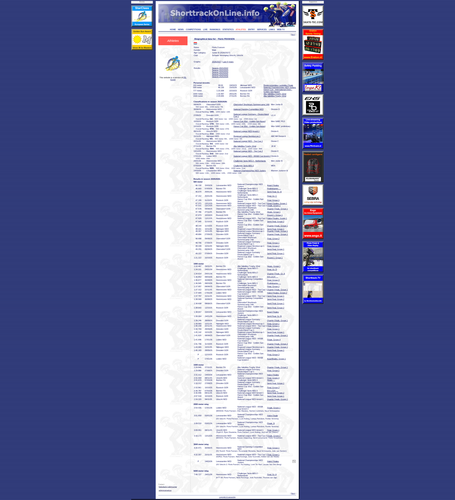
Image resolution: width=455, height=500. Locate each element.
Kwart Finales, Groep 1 (277, 203)
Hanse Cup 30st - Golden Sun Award (249, 121)
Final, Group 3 (273, 200)
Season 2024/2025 (220, 74)
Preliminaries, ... (274, 188)
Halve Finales (273, 375)
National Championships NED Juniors (280, 87)
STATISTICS (228, 29)
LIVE (205, 29)
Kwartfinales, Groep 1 (276, 359)
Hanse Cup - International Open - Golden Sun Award (278, 91)
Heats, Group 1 (273, 212)
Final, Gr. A (272, 474)
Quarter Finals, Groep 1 (277, 399)
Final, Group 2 (273, 238)
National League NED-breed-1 (246, 131)
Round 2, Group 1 (275, 258)
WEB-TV (281, 29)
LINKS (272, 29)
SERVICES (262, 29)
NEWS (181, 29)
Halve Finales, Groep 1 (277, 218)
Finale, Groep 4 (273, 340)
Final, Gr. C (272, 196)
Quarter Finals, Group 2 (277, 344)
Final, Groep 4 (273, 378)
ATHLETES (241, 29)
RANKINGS (215, 29)
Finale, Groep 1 (273, 206)
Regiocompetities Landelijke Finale (278, 85)
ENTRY (251, 29)
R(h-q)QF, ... (272, 277)
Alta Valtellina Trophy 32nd (275, 94)
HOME (173, 29)
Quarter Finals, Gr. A (276, 274)
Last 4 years (228, 62)
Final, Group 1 (273, 243)
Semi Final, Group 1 (275, 229)
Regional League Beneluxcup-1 (247, 136)
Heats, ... (271, 380)
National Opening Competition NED (249, 109)
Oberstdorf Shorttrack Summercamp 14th (251, 104)
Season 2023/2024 (220, 72)
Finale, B (271, 423)
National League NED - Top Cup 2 (248, 151)
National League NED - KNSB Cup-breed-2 (252, 156)
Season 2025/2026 (220, 77)
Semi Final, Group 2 (275, 221)
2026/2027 (216, 62)
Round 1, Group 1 (275, 215)
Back (293, 34)
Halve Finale (272, 416)
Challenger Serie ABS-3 (244, 166)
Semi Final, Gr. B (274, 192)
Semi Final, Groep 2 (275, 393)
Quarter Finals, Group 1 (277, 209)
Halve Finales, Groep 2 (277, 293)
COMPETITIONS (193, 29)
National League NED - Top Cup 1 (248, 141)
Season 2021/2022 (220, 68)
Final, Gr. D (272, 269)
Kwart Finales (273, 185)
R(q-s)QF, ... (272, 391)
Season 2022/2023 (220, 70)
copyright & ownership (227, 497)
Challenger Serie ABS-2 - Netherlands (250, 161)
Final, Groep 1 (273, 430)
